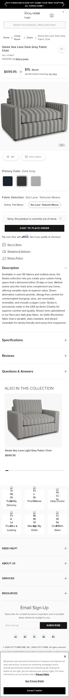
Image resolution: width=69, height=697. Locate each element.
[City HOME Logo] (34, 15)
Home (6, 37)
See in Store (14, 244)
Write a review (22, 59)
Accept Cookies (34, 690)
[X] (34, 636)
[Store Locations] (17, 15)
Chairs (30, 37)
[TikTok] (53, 636)
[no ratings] (7, 59)
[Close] (65, 656)
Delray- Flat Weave (13, 204)
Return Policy (15, 258)
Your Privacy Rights (34, 681)
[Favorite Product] (61, 49)
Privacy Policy (42, 674)
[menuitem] (6, 15)
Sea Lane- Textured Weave (44, 204)
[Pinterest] (44, 636)
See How (53, 74)
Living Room (17, 37)
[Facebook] (25, 636)
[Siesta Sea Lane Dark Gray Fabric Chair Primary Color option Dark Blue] (7, 181)
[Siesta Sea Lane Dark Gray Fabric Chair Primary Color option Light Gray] (36, 181)
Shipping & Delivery (18, 251)
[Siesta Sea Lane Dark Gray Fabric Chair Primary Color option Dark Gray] (21, 181)
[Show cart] (63, 15)
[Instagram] (15, 636)
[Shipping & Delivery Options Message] (59, 218)
